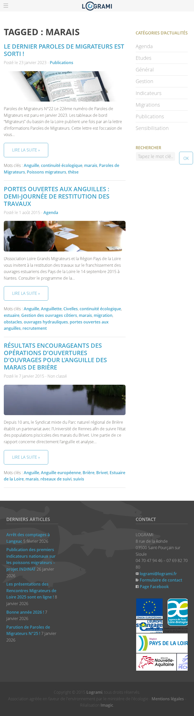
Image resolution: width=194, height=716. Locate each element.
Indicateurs (148, 93)
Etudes (143, 57)
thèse (73, 172)
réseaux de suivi (55, 479)
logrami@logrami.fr (158, 573)
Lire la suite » (26, 150)
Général (145, 69)
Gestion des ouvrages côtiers (49, 315)
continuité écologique (61, 165)
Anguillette (51, 309)
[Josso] (97, 5)
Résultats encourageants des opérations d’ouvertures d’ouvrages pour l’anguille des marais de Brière (55, 356)
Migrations (148, 104)
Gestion (144, 81)
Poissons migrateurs (46, 172)
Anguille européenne (61, 472)
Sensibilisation (152, 128)
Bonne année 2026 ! (25, 612)
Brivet (102, 472)
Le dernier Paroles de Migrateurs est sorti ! (64, 50)
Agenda (50, 212)
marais (90, 165)
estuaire (11, 315)
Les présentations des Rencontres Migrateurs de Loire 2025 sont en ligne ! (31, 590)
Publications (61, 62)
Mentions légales (168, 699)
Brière (88, 472)
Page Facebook (154, 586)
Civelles (70, 309)
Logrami (94, 692)
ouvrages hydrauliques (46, 322)
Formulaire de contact (161, 580)
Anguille (31, 165)
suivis (78, 479)
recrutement (34, 328)
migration (103, 315)
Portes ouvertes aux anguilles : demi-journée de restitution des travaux (56, 196)
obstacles (13, 322)
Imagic (107, 705)
